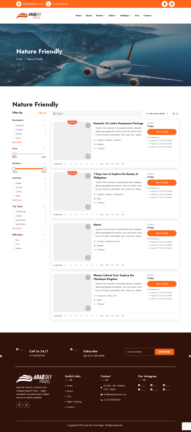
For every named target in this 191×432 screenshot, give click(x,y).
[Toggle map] (88, 156)
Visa (137, 15)
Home (78, 15)
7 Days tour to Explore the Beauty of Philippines (116, 176)
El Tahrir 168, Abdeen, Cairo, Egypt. (115, 387)
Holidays (124, 15)
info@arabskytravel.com (33, 3)
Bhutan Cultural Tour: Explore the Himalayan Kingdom (114, 277)
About (89, 15)
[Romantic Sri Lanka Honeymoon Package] (72, 141)
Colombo (101, 241)
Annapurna (101, 295)
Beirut (97, 225)
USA (115, 295)
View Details (162, 131)
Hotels (99, 15)
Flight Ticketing (74, 401)
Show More (17, 142)
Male (110, 295)
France (117, 241)
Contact (147, 15)
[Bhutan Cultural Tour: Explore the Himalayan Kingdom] (72, 293)
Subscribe (164, 351)
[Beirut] (72, 242)
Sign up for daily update (93, 355)
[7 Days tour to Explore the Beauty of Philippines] (72, 191)
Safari (111, 15)
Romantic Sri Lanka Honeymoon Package (118, 123)
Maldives (109, 140)
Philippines (118, 194)
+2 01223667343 (60, 3)
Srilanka (117, 140)
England (100, 140)
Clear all (42, 113)
